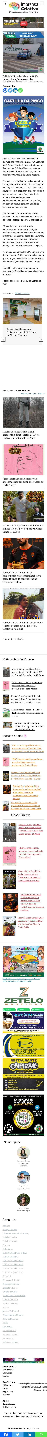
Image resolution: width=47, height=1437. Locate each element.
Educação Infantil (11, 1280)
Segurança (8, 1326)
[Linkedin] (15, 90)
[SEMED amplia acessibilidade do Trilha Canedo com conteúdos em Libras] (6, 713)
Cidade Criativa (10, 1237)
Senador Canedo (10, 1334)
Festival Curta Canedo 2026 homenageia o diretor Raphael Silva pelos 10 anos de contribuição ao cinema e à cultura (27, 792)
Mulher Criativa (10, 1303)
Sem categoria (9, 1330)
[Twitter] (10, 90)
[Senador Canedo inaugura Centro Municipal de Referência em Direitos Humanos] (7, 725)
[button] (3, 339)
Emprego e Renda (11, 1283)
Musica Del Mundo (11, 1311)
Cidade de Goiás (22, 293)
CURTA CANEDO (10, 1256)
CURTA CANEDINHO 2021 (15, 1252)
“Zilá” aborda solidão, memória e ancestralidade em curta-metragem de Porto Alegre (27, 685)
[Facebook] (5, 90)
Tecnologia (8, 1338)
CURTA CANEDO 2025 (13, 1272)
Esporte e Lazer (10, 1287)
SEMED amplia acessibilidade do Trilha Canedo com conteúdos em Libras (27, 712)
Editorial (7, 1276)
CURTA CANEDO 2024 (13, 1268)
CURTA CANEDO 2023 (13, 1264)
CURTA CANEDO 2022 (13, 1260)
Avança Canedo (10, 1229)
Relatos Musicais (10, 1318)
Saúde (5, 1322)
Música (6, 1307)
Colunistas (8, 1248)
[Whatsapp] (20, 90)
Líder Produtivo (10, 1299)
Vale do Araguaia (10, 1342)
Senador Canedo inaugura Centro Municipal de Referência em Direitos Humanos (29, 726)
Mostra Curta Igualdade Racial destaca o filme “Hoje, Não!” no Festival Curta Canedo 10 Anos (25, 699)
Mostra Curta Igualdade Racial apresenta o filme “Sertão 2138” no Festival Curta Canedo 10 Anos (28, 672)
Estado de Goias (10, 1291)
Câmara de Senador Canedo (15, 1233)
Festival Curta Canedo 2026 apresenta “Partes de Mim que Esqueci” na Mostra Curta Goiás (26, 805)
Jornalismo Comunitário (14, 1295)
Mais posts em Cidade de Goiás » (32, 393)
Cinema (6, 1245)
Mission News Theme (15, 1428)
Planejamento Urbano (13, 1315)
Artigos (6, 1225)
